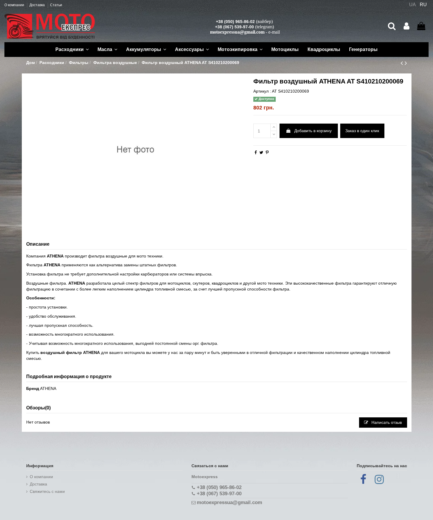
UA (412, 4)
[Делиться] (255, 152)
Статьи (56, 5)
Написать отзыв (386, 422)
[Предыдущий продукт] (403, 63)
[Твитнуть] (261, 152)
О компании (14, 5)
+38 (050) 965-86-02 (235, 21)
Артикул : (262, 91)
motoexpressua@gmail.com (237, 32)
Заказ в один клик (362, 130)
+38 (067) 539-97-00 (234, 26)
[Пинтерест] (267, 152)
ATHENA (48, 388)
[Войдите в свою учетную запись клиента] (406, 26)
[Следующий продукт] (406, 63)
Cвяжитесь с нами (47, 491)
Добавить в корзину (313, 130)
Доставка (37, 5)
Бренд (32, 388)
